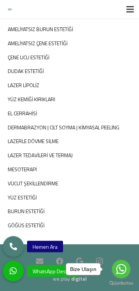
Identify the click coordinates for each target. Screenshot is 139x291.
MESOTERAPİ (22, 169)
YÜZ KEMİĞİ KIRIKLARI (31, 99)
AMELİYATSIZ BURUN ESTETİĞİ (40, 29)
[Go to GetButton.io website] (121, 283)
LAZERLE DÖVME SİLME (33, 141)
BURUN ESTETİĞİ (26, 211)
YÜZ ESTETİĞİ (22, 197)
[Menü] (130, 9)
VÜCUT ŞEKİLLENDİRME (33, 183)
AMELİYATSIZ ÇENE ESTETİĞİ (37, 43)
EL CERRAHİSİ (22, 113)
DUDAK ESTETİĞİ (26, 71)
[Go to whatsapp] (121, 269)
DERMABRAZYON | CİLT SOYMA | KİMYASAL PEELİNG (63, 127)
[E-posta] (39, 261)
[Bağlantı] (9, 9)
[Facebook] (59, 261)
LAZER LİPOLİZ (23, 85)
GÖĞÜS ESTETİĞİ (26, 225)
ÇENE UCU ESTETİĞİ (28, 57)
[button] (13, 271)
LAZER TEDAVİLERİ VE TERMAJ (40, 155)
